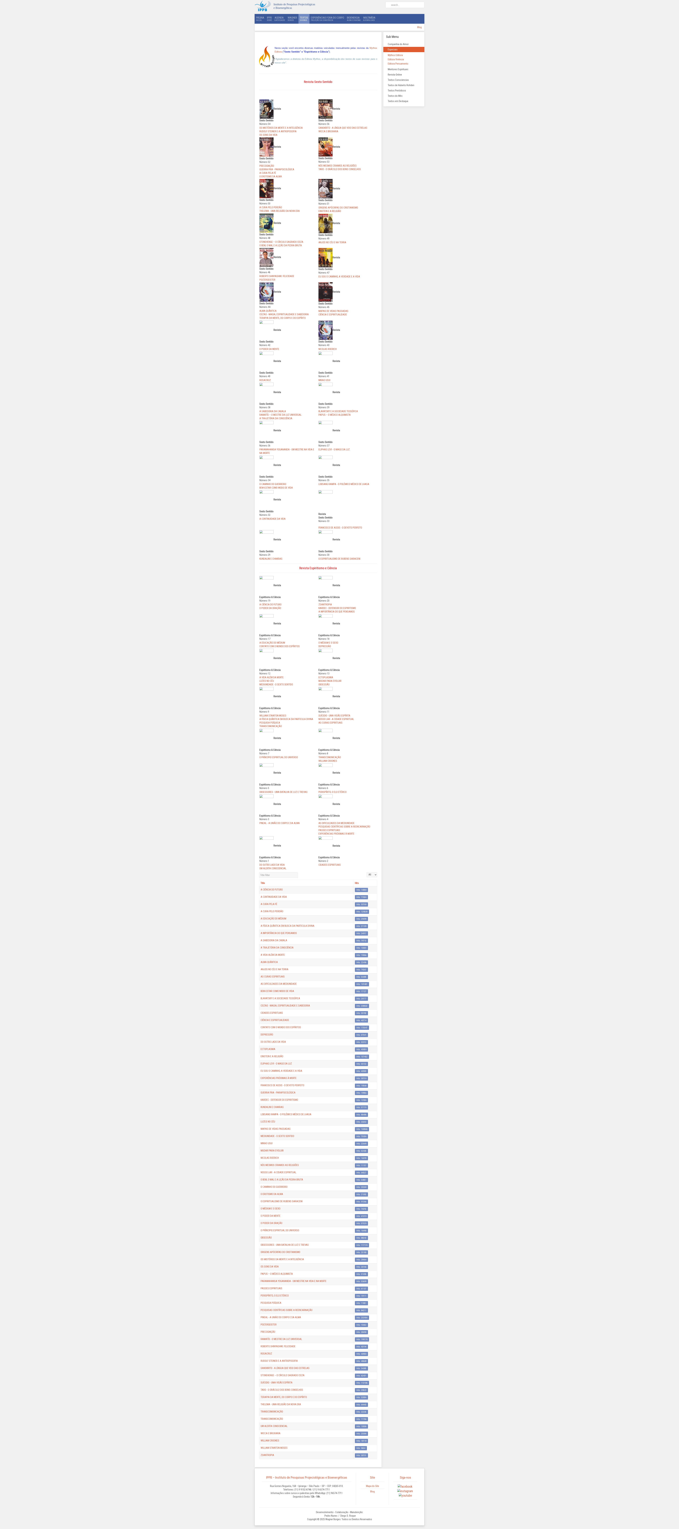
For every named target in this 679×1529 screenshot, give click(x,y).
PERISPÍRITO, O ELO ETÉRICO (332, 792)
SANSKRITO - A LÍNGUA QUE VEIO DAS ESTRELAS (342, 127)
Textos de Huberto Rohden (401, 85)
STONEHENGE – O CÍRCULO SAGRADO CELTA (281, 241)
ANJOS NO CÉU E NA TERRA (332, 242)
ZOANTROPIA (325, 604)
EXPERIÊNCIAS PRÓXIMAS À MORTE (336, 833)
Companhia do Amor (398, 44)
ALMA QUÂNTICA (268, 310)
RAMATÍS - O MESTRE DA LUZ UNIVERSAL (281, 1339)
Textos (304, 18)
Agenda (280, 18)
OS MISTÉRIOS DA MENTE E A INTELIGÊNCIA (281, 127)
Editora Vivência (396, 59)
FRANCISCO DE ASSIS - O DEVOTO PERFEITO (340, 527)
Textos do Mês (395, 95)
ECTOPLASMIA (325, 677)
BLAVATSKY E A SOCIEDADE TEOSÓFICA (338, 411)
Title (263, 883)
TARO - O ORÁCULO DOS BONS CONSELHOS (339, 169)
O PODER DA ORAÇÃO (270, 608)
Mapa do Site (372, 1486)
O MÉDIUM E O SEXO (328, 642)
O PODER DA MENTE (269, 349)
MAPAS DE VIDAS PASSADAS (333, 311)
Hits (357, 883)
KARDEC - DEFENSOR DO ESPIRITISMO (337, 608)
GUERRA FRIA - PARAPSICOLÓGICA (276, 169)
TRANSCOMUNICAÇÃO (270, 726)
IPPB (269, 18)
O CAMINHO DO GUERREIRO (272, 484)
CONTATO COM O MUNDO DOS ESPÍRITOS (279, 646)
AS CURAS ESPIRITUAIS (330, 722)
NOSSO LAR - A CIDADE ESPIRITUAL (336, 719)
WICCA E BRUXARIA (328, 131)
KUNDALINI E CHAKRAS (270, 558)
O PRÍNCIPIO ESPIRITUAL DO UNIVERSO (278, 757)
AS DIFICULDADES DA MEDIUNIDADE (336, 823)
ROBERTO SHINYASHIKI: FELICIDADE (276, 276)
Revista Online (395, 74)
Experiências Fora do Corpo (327, 18)
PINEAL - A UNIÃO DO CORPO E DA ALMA (279, 823)
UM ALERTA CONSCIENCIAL (272, 868)
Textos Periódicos (397, 90)
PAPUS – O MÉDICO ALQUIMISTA (334, 414)
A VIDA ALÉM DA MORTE (271, 677)
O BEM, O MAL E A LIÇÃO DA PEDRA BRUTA (280, 245)
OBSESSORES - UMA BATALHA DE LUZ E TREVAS (283, 792)
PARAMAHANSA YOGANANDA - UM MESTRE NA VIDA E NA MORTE (293, 1281)
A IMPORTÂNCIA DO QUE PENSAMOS (336, 611)
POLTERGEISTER (267, 279)
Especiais (392, 49)
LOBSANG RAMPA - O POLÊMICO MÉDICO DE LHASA (343, 484)
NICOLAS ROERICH (327, 349)
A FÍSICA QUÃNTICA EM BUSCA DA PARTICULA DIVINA (286, 719)
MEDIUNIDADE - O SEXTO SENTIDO (276, 684)
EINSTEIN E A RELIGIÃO (329, 211)
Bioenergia (354, 18)
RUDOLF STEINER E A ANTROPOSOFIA (278, 131)
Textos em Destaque (398, 101)
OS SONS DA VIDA (268, 135)
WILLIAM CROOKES (327, 760)
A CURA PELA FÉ (267, 173)
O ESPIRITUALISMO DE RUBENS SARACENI (339, 558)
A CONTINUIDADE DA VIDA (272, 518)
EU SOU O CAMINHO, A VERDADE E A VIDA (339, 276)
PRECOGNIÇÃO (266, 165)
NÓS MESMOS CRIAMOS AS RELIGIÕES (337, 165)
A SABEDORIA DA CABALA (272, 411)
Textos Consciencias (398, 80)
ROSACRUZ (265, 380)
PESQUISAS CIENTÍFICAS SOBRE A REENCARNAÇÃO (344, 826)
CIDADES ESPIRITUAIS (329, 864)
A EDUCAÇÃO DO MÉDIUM (272, 642)
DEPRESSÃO (324, 646)
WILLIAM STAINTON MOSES (272, 715)
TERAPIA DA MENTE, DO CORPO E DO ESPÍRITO (282, 318)
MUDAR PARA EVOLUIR (329, 681)
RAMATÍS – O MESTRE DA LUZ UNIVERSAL (280, 414)
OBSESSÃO (324, 684)
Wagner (292, 18)
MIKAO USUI (324, 380)
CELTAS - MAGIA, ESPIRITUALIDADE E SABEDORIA (284, 314)
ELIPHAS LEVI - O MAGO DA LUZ (334, 449)
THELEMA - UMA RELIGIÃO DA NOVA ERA (279, 211)
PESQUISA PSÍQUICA (269, 722)
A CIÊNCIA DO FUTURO (270, 604)
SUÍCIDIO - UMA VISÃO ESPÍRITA (334, 715)
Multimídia (369, 18)
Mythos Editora (395, 55)
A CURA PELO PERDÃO (270, 207)
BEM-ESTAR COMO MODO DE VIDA (276, 487)
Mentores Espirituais (398, 69)
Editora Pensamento (398, 63)
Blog (419, 27)
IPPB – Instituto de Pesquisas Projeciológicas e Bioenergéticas (306, 1477)
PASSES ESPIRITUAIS (329, 830)
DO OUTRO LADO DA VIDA (272, 864)
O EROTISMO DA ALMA (270, 176)
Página (260, 18)
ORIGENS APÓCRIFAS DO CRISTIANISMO (338, 207)
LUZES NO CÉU (266, 681)
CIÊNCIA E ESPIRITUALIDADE (332, 314)
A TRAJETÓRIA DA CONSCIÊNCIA (275, 418)
